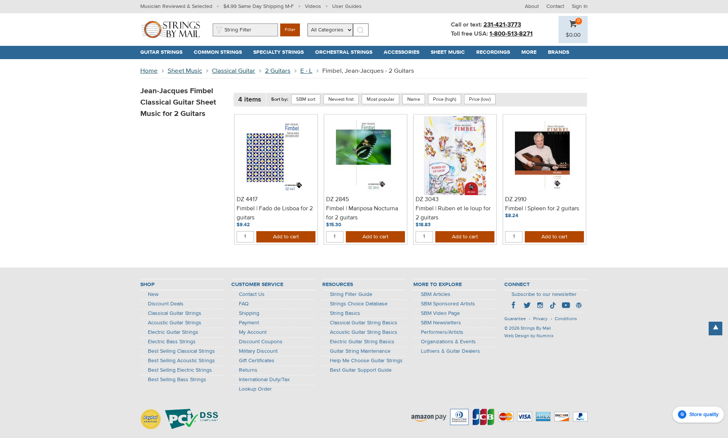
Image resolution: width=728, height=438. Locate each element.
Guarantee (515, 319)
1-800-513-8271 (511, 34)
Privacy (540, 319)
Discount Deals (166, 304)
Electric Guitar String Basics (362, 341)
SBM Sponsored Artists (448, 304)
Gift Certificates (257, 360)
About (532, 6)
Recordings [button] (496, 52)
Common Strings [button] (221, 52)
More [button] (531, 52)
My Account (253, 332)
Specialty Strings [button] (281, 52)
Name (413, 99)
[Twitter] (527, 306)
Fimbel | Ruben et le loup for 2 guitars (453, 213)
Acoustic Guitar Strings (174, 322)
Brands (558, 52)
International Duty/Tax (264, 379)
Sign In (580, 6)
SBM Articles (435, 294)
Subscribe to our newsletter (544, 294)
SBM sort (305, 99)
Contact (555, 6)
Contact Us (252, 294)
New (153, 294)
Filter (290, 30)
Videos (313, 6)
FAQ (244, 304)
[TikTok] (553, 306)
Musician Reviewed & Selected (176, 6)
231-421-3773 (502, 25)
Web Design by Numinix (529, 336)
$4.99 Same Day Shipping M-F (258, 6)
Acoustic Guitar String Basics (363, 332)
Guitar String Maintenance (360, 351)
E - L (306, 71)
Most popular (380, 99)
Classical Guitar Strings (174, 313)
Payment (249, 322)
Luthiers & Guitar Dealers (450, 351)
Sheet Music (185, 71)
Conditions (566, 319)
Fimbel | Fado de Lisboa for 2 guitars (275, 213)
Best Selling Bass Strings (177, 379)
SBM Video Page (440, 313)
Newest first (341, 99)
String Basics (345, 313)
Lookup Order (255, 389)
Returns (248, 370)
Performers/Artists (442, 332)
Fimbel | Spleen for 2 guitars (542, 209)
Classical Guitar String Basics (363, 322)
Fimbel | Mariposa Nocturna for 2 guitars (362, 213)
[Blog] (578, 306)
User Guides (347, 6)
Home (149, 71)
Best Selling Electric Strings (180, 370)
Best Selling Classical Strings (181, 351)
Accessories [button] (404, 52)
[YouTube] (565, 306)
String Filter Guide (351, 294)
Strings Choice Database (359, 304)
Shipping (249, 313)
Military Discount (258, 351)
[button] (573, 35)
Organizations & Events (448, 341)
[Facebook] (514, 306)
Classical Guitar (233, 71)
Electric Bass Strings (172, 341)
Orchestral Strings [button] (346, 52)
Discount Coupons (260, 341)
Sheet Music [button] (451, 52)
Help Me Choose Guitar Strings (366, 360)
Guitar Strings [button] (164, 52)
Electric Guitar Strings (173, 332)
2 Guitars (277, 71)
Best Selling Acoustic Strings (181, 360)
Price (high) (444, 99)
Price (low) (480, 99)
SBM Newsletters (441, 322)
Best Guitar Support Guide (361, 370)
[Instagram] (540, 306)
